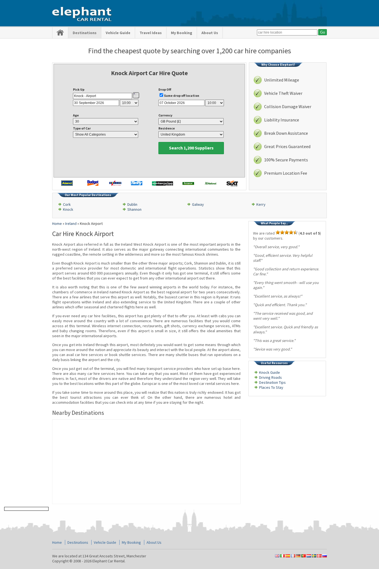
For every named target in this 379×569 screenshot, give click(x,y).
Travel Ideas (151, 32)
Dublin (132, 204)
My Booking (181, 32)
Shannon (134, 209)
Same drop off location (181, 95)
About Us (209, 32)
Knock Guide (269, 372)
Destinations (85, 32)
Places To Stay (271, 387)
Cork (67, 204)
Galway (198, 204)
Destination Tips (272, 382)
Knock (68, 209)
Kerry (261, 204)
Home (57, 542)
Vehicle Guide (118, 32)
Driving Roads (270, 377)
